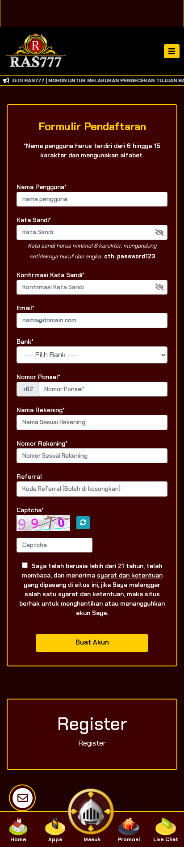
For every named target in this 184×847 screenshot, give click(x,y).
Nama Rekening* (41, 410)
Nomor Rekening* (42, 443)
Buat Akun (92, 642)
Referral (29, 476)
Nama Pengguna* (42, 187)
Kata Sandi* (34, 220)
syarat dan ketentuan (130, 575)
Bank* (25, 341)
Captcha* (30, 510)
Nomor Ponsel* (38, 377)
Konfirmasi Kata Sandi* (50, 275)
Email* (25, 308)
